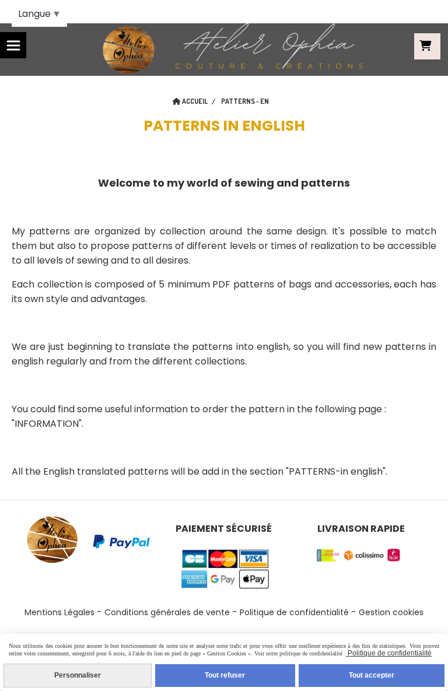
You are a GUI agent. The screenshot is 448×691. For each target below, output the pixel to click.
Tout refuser (225, 675)
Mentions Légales (59, 612)
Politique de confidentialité (294, 612)
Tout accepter (371, 675)
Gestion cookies (391, 612)
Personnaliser (77, 675)
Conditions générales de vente (167, 612)
